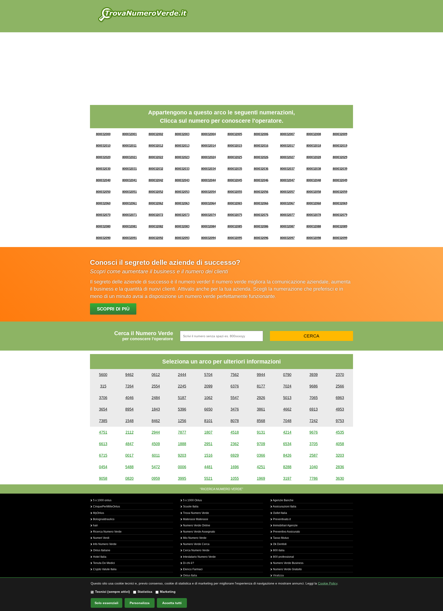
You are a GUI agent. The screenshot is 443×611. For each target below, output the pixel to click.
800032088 (313, 226)
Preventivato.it (281, 519)
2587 (313, 455)
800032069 (340, 203)
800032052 (156, 192)
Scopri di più (113, 308)
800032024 (208, 157)
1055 (234, 478)
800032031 (129, 168)
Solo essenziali (106, 603)
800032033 (182, 168)
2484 (156, 398)
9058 (103, 478)
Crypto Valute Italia (104, 569)
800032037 (287, 168)
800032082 (156, 226)
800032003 (182, 134)
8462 (156, 421)
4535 (340, 432)
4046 (129, 398)
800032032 (156, 168)
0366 (261, 455)
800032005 (234, 134)
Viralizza (278, 575)
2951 (208, 444)
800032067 (287, 203)
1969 (261, 478)
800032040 (103, 180)
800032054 (208, 192)
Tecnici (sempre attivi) (112, 591)
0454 (103, 467)
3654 (103, 409)
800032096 (261, 238)
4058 (340, 444)
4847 (129, 444)
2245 (182, 386)
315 (103, 386)
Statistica (145, 591)
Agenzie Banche (282, 500)
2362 (234, 444)
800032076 (261, 215)
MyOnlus (98, 513)
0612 (156, 375)
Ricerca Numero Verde (107, 531)
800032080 (103, 226)
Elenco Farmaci (192, 569)
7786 (313, 478)
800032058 (313, 192)
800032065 (234, 203)
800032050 (103, 192)
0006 (182, 467)
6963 (340, 398)
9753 (340, 421)
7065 (313, 398)
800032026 (261, 157)
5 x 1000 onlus (101, 500)
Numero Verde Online (196, 525)
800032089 (340, 226)
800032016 (261, 145)
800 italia (278, 550)
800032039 (340, 168)
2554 (156, 386)
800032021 (129, 157)
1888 (182, 444)
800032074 (208, 215)
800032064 (208, 203)
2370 (340, 375)
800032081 (129, 226)
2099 (208, 386)
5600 (103, 375)
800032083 (182, 226)
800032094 (208, 238)
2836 (340, 467)
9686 (313, 386)
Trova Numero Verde (195, 513)
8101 (208, 421)
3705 (313, 444)
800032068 (313, 203)
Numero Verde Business (287, 563)
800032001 (129, 134)
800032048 (313, 180)
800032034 (208, 168)
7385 (103, 421)
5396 (182, 409)
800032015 (234, 145)
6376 (234, 386)
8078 (234, 421)
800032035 (234, 168)
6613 (103, 444)
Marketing (168, 591)
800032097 (287, 238)
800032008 (313, 134)
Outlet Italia (279, 513)
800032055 (234, 192)
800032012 (156, 145)
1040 (313, 467)
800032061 (129, 203)
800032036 (261, 168)
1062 (208, 398)
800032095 (234, 238)
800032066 (261, 203)
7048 (287, 421)
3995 (182, 478)
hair (95, 525)
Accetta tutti (172, 603)
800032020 (103, 157)
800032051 (129, 192)
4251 (261, 467)
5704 (208, 375)
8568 (261, 421)
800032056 (261, 192)
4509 (156, 444)
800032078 (313, 215)
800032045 (234, 180)
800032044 (208, 180)
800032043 (182, 180)
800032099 (340, 238)
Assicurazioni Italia (284, 506)
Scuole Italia (190, 506)
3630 (340, 478)
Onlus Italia (189, 575)
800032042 (156, 180)
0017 (129, 455)
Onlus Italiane (101, 550)
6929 (234, 455)
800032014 (208, 145)
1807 (208, 432)
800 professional (283, 556)
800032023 (182, 157)
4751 (103, 432)
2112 (130, 432)
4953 (340, 409)
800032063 (182, 203)
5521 (208, 478)
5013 (287, 398)
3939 (313, 375)
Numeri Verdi (100, 537)
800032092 (156, 238)
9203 (182, 455)
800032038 (313, 168)
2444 (182, 375)
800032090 (103, 238)
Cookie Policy (327, 583)
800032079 (340, 215)
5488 (129, 467)
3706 (103, 398)
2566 (340, 386)
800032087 (287, 226)
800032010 (103, 145)
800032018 (313, 145)
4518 (234, 432)
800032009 (340, 134)
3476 (234, 409)
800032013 (182, 145)
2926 (261, 398)
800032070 (103, 215)
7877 (182, 432)
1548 (129, 421)
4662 (287, 409)
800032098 (313, 238)
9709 (261, 444)
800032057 (287, 192)
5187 (182, 398)
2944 (156, 432)
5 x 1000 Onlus (192, 500)
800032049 (340, 180)
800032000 (103, 134)
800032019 (340, 145)
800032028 (313, 157)
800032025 (234, 157)
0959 (156, 478)
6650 (208, 409)
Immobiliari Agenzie (285, 525)
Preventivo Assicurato (286, 531)
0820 (129, 478)
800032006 (261, 134)
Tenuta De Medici (103, 563)
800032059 (340, 192)
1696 (234, 467)
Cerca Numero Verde (196, 550)
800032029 (340, 157)
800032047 (287, 180)
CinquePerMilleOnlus (106, 506)
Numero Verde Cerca (196, 544)
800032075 (234, 215)
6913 (313, 409)
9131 (261, 432)
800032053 (182, 192)
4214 (287, 432)
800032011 (129, 145)
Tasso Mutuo (280, 537)
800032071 (129, 215)
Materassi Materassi (195, 519)
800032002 (156, 134)
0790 (287, 375)
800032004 (208, 134)
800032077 (287, 215)
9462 (129, 375)
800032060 (103, 203)
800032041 (129, 180)
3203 (340, 455)
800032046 (261, 180)
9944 (261, 375)
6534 (287, 444)
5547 (234, 398)
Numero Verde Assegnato (198, 531)
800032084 (208, 226)
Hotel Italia (99, 556)
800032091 (129, 238)
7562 (234, 375)
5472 (156, 467)
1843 (156, 409)
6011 (156, 455)
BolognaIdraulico (103, 519)
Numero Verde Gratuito (287, 569)
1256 (182, 421)
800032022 (156, 157)
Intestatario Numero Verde (199, 556)
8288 (287, 467)
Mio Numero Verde (194, 537)
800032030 (103, 168)
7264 (129, 386)
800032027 (287, 157)
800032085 (234, 226)
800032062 (156, 203)
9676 (313, 432)
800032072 (156, 215)
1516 (208, 455)
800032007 (287, 134)
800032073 (182, 215)
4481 (208, 467)
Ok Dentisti (279, 544)
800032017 (287, 145)
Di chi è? (188, 563)
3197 (287, 478)
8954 (129, 409)
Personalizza (140, 603)
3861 (261, 409)
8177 (261, 386)
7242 (313, 421)
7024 (287, 386)
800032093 (182, 238)
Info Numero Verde (104, 544)
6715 (103, 455)
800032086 (261, 226)
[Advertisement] (221, 67)
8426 (287, 455)
